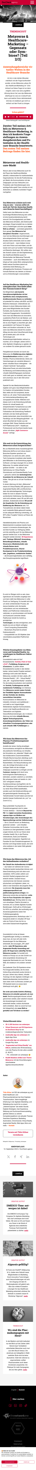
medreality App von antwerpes (17, 1035)
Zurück (18, 25)
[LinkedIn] (15, 1405)
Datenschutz (18, 1444)
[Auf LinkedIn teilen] (27, 1157)
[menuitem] (14, 1390)
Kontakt (11, 1125)
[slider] (9, 117)
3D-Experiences (27, 537)
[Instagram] (20, 1405)
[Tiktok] (25, 1405)
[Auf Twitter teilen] (8, 1157)
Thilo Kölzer (7, 1092)
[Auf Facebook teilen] (15, 1157)
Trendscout (18, 31)
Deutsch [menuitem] (22, 1390)
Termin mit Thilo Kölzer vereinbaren (18, 1133)
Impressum (18, 1441)
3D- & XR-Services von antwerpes (18, 1024)
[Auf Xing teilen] (21, 1157)
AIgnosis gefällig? (18, 1264)
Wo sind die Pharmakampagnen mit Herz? (18, 1332)
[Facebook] (10, 1405)
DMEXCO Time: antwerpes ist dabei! (18, 1207)
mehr (26, 1230)
